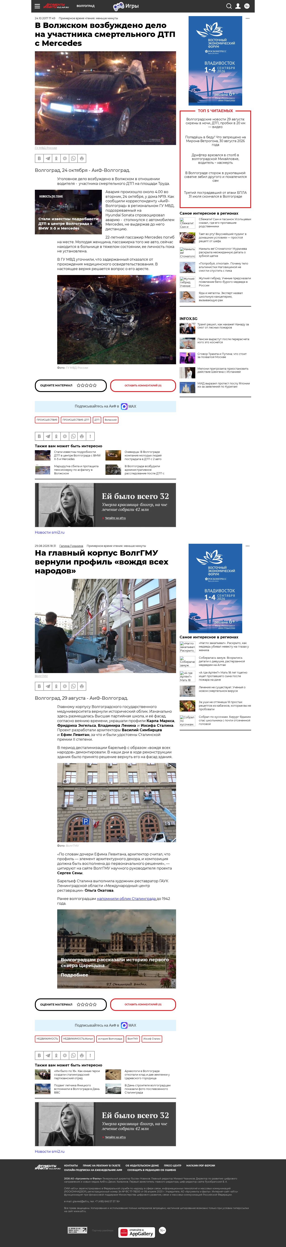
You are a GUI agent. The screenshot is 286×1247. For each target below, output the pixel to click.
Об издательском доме (142, 1165)
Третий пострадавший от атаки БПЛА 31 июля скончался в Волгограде (215, 194)
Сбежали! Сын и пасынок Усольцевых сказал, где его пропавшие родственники (225, 222)
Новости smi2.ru (50, 532)
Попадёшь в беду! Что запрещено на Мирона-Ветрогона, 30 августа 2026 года (215, 141)
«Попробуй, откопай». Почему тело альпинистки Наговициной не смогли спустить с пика (223, 267)
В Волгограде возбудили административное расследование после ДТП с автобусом (134, 472)
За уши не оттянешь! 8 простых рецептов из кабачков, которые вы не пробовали (225, 705)
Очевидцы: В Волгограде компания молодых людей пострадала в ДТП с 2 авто (143, 455)
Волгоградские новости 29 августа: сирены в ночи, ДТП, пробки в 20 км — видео (215, 123)
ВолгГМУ (41, 676)
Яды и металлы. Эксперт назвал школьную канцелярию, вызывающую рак (221, 296)
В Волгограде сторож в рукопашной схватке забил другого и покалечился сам (215, 177)
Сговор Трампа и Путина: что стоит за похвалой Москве (222, 355)
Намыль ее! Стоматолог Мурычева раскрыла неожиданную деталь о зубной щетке (223, 252)
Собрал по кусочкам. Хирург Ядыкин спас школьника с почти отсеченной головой (225, 720)
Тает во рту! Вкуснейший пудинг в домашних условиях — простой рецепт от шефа (222, 237)
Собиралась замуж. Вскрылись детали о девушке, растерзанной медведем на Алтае (222, 661)
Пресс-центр (172, 1165)
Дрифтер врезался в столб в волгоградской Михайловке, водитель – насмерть (215, 159)
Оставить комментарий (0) (143, 385)
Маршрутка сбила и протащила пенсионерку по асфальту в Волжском (76, 470)
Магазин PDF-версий (200, 1165)
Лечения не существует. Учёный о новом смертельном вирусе (222, 689)
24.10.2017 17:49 (45, 18)
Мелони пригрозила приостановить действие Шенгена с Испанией (223, 370)
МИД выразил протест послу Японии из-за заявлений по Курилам (224, 385)
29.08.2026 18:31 (45, 546)
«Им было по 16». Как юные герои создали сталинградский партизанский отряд (77, 1074)
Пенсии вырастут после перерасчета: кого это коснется (224, 341)
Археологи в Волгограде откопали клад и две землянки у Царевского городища (147, 1074)
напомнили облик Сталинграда (127, 899)
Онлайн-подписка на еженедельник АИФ (93, 1170)
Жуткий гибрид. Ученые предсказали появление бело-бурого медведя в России (225, 282)
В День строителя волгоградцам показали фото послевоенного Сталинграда (147, 1089)
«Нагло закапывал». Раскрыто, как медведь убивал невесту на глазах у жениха (224, 646)
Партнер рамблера (102, 1230)
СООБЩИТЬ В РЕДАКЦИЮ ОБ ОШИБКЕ (151, 1170)
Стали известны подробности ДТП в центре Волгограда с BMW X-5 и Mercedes (77, 455)
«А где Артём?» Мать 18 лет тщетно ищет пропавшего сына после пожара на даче (223, 676)
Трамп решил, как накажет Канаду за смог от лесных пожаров (223, 326)
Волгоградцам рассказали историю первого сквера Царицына (115, 962)
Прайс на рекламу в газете (101, 1165)
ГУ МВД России (46, 147)
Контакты (71, 1165)
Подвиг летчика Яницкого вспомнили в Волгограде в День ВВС (77, 1089)
